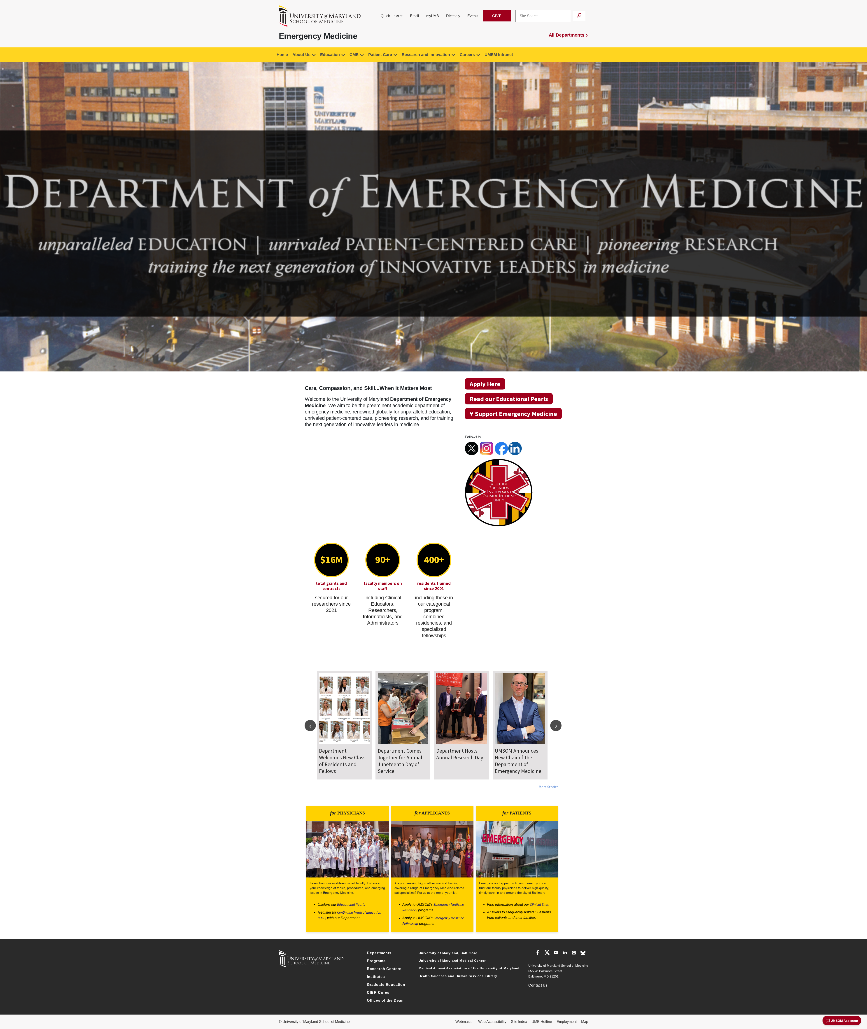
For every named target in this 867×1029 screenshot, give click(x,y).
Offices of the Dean (385, 1000)
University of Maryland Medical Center (452, 960)
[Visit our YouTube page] (556, 953)
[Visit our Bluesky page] (582, 953)
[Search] (579, 16)
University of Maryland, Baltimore (448, 953)
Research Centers (384, 969)
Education (330, 54)
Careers (467, 54)
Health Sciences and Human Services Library (458, 976)
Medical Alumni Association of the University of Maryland (469, 968)
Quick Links (390, 16)
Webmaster (464, 1022)
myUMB (432, 16)
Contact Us (538, 985)
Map (584, 1022)
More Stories (548, 786)
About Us (301, 54)
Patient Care (380, 54)
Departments (379, 953)
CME (354, 54)
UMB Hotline (541, 1022)
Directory (453, 16)
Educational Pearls (351, 904)
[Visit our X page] (547, 953)
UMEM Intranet (499, 54)
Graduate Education (386, 985)
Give (497, 16)
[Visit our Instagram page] (574, 953)
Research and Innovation (426, 54)
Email (414, 16)
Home (282, 54)
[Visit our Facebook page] (538, 953)
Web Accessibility (492, 1022)
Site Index (519, 1022)
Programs (376, 961)
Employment (567, 1022)
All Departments (567, 34)
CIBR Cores (378, 992)
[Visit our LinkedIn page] (565, 953)
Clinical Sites (539, 904)
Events (472, 16)
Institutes (376, 977)
